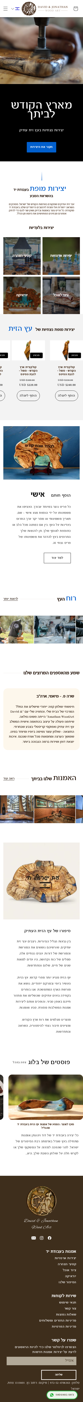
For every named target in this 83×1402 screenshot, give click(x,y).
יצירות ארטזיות (61, 255)
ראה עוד (8, 779)
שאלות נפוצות (66, 1315)
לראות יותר (10, 599)
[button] (5, 9)
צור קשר (70, 1309)
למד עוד (57, 558)
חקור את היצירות (41, 147)
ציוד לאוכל (61, 295)
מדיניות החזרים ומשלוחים (57, 1321)
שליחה (58, 1375)
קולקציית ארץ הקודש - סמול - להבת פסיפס (66, 371)
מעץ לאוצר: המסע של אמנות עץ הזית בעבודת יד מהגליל (45, 1126)
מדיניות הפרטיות (64, 1327)
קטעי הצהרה (22, 255)
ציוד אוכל (69, 1270)
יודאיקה (22, 295)
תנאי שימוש (67, 1303)
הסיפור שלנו (67, 1282)
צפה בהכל (19, 1062)
